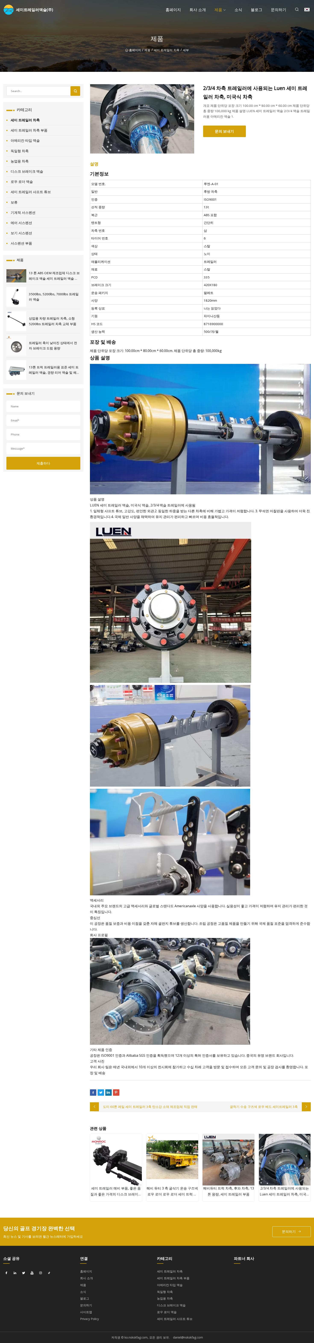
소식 (238, 9)
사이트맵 (86, 1312)
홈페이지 (173, 9)
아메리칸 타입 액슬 (25, 140)
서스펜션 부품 (21, 243)
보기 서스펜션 (21, 233)
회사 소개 (197, 9)
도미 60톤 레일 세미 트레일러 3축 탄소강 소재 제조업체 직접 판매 (150, 1106)
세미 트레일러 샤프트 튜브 (31, 192)
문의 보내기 (224, 131)
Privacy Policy (89, 1319)
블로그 (256, 9)
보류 (14, 202)
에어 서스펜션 (21, 222)
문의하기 (278, 9)
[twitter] (23, 1273)
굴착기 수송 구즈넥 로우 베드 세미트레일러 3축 (264, 1106)
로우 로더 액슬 (22, 181)
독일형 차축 (20, 151)
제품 (218, 9)
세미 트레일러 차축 (166, 50)
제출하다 (43, 463)
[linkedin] (15, 1273)
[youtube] (32, 1273)
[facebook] (6, 1273)
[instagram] (40, 1273)
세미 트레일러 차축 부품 (29, 130)
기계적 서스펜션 (23, 212)
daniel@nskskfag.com (188, 1337)
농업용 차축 (20, 161)
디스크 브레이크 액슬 (27, 171)
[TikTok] (49, 1273)
